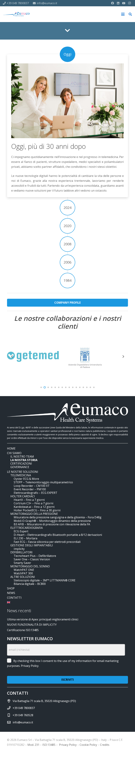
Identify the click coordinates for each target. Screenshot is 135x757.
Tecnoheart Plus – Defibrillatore (35, 556)
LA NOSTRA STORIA (23, 460)
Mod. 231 (33, 745)
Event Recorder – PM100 (30, 489)
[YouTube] (124, 3)
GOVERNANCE (19, 467)
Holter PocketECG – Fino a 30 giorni (37, 510)
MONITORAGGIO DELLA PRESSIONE (34, 514)
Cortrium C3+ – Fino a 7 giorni (33, 503)
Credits (104, 745)
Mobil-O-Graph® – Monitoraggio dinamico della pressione (52, 521)
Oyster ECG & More (26, 479)
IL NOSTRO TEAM (22, 456)
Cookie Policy (88, 745)
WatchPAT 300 (23, 573)
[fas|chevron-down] (67, 30)
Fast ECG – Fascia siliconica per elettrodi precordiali (47, 542)
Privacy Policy (29, 666)
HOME (11, 448)
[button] (123, 14)
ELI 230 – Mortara (25, 538)
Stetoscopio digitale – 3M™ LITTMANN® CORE (44, 580)
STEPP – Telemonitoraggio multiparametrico (43, 482)
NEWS (11, 593)
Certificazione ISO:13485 (23, 630)
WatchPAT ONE (24, 570)
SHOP (11, 588)
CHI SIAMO (14, 453)
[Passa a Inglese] (9, 602)
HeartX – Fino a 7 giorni (29, 500)
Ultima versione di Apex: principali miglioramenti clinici (42, 619)
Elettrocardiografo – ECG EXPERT (35, 493)
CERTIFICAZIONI (21, 463)
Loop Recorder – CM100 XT (32, 486)
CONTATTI (14, 598)
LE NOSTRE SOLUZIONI (22, 472)
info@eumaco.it (23, 722)
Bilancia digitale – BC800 (30, 584)
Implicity (19, 549)
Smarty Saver (22, 563)
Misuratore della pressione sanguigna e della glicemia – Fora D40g (57, 517)
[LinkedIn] (118, 3)
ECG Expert (21, 531)
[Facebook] (112, 3)
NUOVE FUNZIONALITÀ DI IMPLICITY (32, 625)
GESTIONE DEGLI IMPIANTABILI (31, 545)
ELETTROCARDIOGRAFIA (26, 528)
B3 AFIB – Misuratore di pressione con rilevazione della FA (52, 524)
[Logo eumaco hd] (16, 14)
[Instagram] (129, 3)
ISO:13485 (48, 745)
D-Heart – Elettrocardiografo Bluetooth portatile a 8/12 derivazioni (58, 535)
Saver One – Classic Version (32, 559)
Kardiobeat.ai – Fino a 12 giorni (34, 507)
